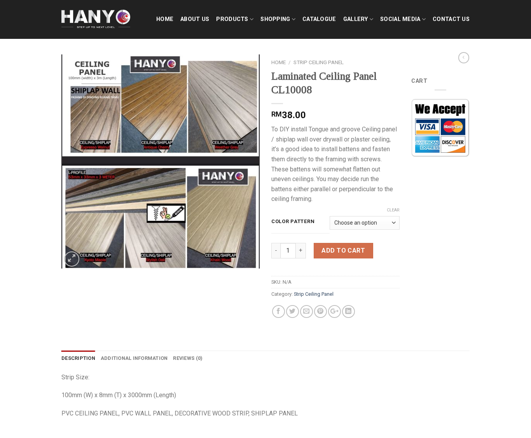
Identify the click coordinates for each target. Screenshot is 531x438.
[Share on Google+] (334, 311)
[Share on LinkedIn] (348, 311)
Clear (393, 210)
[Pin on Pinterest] (320, 311)
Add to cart (343, 250)
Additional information (134, 358)
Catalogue (319, 19)
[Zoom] (71, 259)
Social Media (400, 19)
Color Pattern (292, 221)
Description (78, 358)
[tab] (78, 358)
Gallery (355, 19)
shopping (275, 19)
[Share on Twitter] (292, 311)
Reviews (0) (188, 358)
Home (164, 19)
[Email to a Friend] (306, 311)
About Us (194, 19)
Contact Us (451, 19)
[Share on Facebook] (278, 311)
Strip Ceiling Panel (318, 62)
